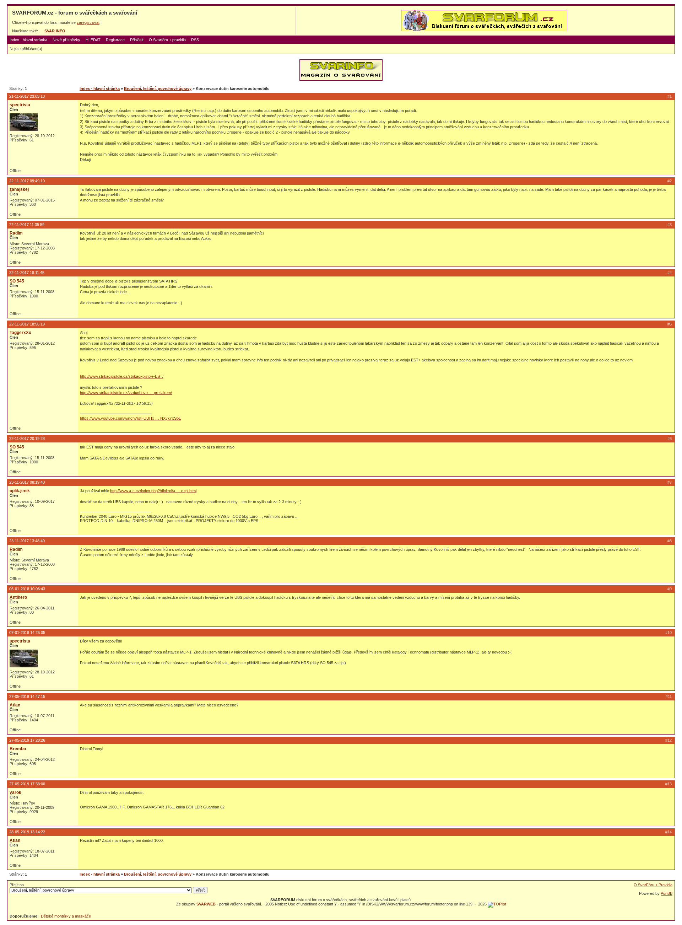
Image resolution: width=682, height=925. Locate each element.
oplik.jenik (20, 490)
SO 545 (17, 281)
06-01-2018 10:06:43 (27, 589)
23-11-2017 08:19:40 (27, 482)
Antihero (18, 597)
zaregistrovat (88, 22)
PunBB (666, 893)
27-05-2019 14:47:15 (27, 696)
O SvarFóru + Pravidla (653, 885)
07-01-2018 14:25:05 (27, 632)
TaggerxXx (20, 332)
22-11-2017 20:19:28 (27, 438)
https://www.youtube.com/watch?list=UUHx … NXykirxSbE (130, 418)
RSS (195, 40)
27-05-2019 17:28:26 (27, 740)
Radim (16, 233)
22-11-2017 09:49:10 (27, 181)
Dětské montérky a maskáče (66, 916)
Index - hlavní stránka (28, 40)
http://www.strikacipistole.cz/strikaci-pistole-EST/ (121, 376)
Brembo (18, 748)
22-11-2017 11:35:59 (26, 224)
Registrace (115, 40)
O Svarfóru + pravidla (167, 40)
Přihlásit (137, 40)
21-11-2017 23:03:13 (27, 96)
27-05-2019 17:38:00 (27, 784)
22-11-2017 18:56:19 (27, 324)
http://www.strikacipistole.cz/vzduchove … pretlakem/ (126, 393)
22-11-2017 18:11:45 (26, 272)
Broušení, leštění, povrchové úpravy (157, 88)
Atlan (15, 705)
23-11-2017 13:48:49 (27, 541)
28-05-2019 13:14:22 (27, 832)
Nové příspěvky (66, 40)
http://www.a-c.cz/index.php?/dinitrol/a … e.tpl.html (153, 491)
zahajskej (19, 189)
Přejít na (17, 885)
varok (15, 792)
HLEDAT (93, 40)
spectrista (20, 104)
